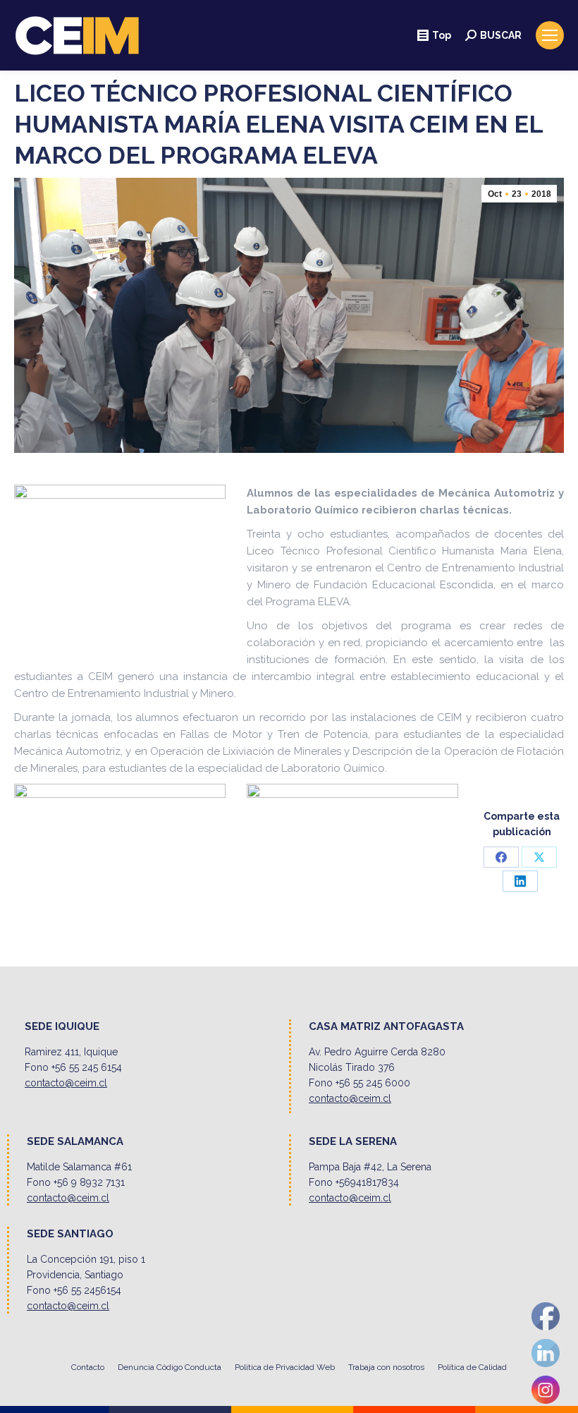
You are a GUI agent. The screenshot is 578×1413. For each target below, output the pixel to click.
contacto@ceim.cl (66, 1082)
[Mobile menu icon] (550, 35)
